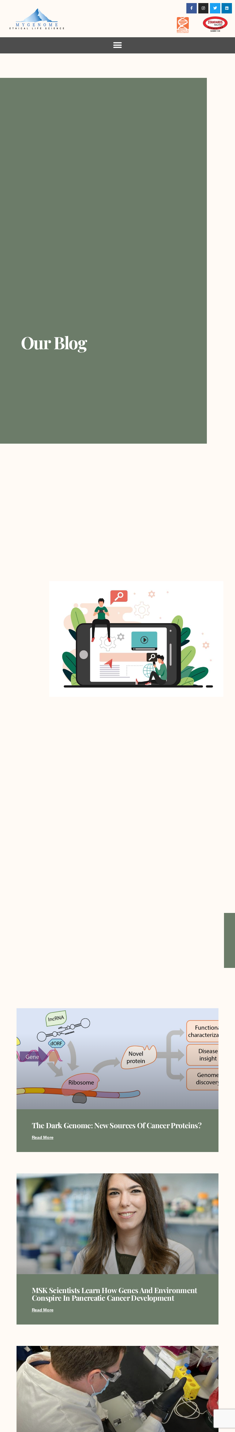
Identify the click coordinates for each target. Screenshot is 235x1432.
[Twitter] (215, 8)
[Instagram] (203, 8)
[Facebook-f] (191, 8)
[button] (118, 45)
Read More (43, 1137)
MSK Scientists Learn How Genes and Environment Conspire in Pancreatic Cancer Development (114, 1294)
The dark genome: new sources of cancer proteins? (116, 1125)
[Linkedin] (227, 8)
